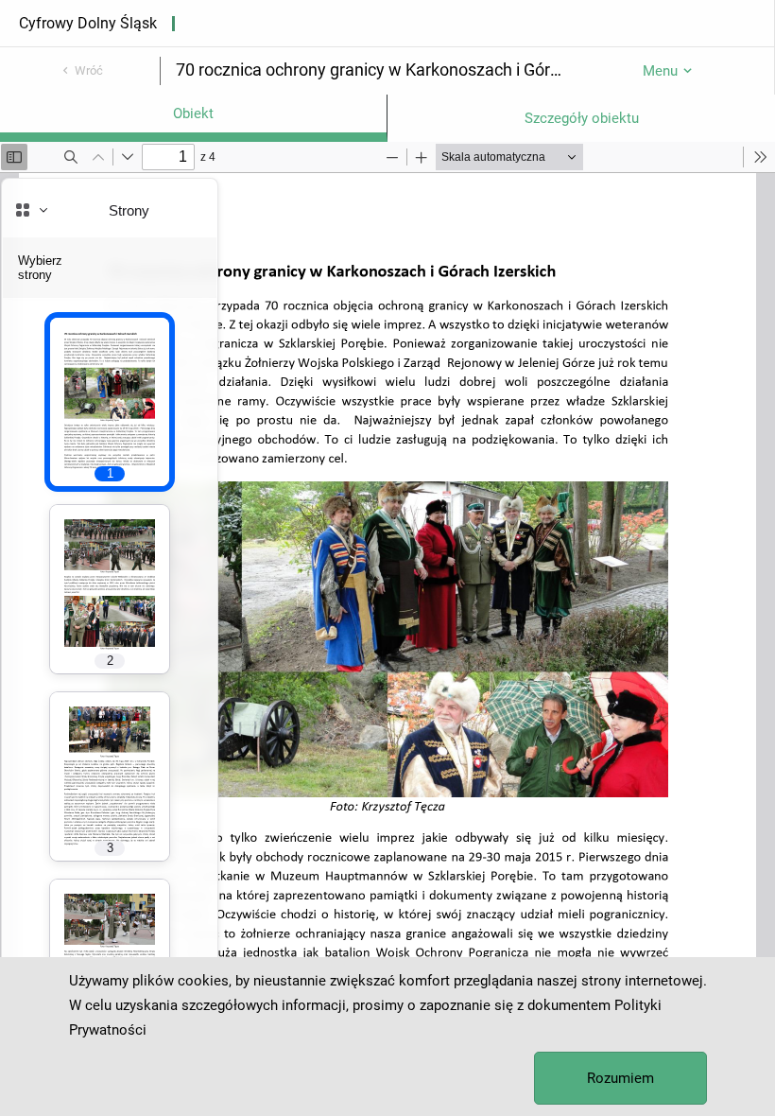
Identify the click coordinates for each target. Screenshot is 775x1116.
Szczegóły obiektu (582, 118)
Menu (660, 70)
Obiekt (193, 113)
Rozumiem (620, 1078)
